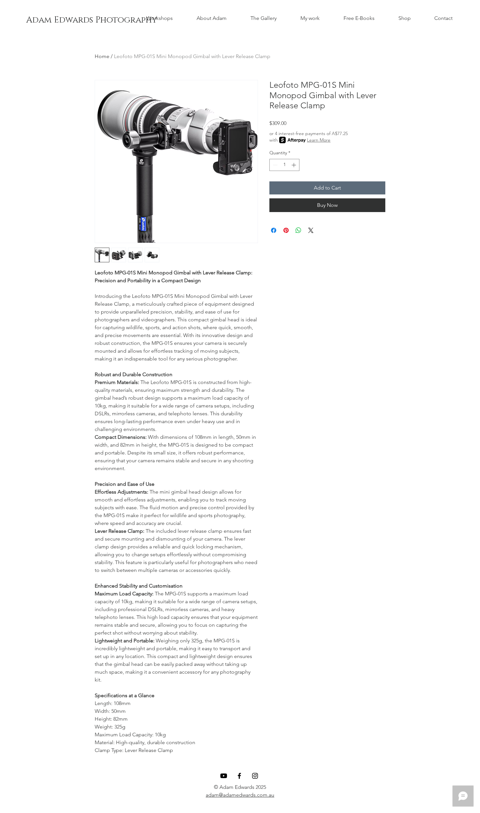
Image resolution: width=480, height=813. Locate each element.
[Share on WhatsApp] (298, 230)
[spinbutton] (284, 165)
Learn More (318, 140)
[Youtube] (224, 776)
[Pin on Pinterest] (286, 230)
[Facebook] (239, 776)
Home (102, 56)
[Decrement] (274, 165)
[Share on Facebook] (274, 230)
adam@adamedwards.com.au (240, 795)
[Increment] (294, 165)
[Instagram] (255, 776)
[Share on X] (311, 230)
